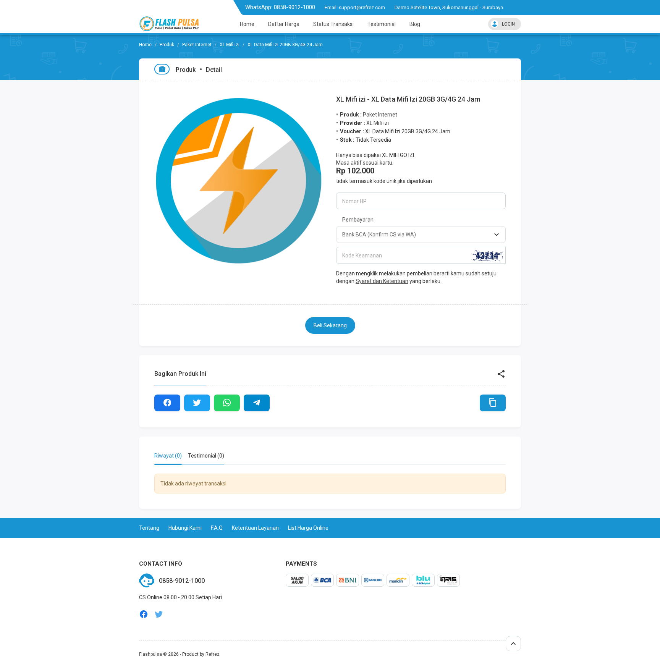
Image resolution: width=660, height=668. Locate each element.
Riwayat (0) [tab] (168, 456)
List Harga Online (308, 528)
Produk (167, 44)
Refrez (212, 654)
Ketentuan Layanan (255, 528)
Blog (414, 24)
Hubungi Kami (185, 528)
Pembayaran (358, 220)
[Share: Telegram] (257, 403)
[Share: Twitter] (197, 403)
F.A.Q (217, 528)
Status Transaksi (333, 24)
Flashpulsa (150, 654)
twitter (159, 614)
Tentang (149, 528)
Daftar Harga (283, 24)
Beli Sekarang (330, 325)
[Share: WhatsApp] (227, 403)
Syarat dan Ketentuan (382, 281)
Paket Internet (197, 44)
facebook (143, 614)
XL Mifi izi (229, 44)
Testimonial (381, 24)
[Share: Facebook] (167, 403)
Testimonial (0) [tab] (206, 456)
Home (247, 24)
